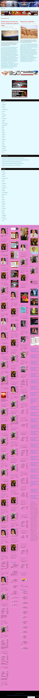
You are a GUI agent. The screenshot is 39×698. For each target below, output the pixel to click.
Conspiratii (4, 104)
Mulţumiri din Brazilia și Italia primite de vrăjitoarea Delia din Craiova (13, 158)
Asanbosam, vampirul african (27, 551)
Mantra (27, 695)
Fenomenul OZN (5, 109)
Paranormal (4, 139)
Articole (3, 102)
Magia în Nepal (16, 601)
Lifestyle (3, 190)
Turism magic (4, 150)
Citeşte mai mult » (3, 241)
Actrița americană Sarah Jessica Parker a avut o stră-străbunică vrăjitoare (14, 566)
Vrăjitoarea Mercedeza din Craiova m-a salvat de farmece (11, 165)
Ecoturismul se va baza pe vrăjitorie (16, 586)
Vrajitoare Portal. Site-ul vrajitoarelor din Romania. (19, 2)
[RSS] (37, 2)
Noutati (3, 137)
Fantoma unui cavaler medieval (27, 466)
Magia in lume (4, 125)
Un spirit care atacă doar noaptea (27, 495)
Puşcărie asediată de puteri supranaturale (27, 481)
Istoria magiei (4, 118)
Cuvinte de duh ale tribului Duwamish (25, 612)
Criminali (3, 107)
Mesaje (3, 130)
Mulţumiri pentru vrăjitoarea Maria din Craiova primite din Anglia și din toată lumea (15, 159)
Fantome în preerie (27, 337)
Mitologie (3, 134)
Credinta (3, 106)
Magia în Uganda (16, 597)
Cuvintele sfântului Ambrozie (24, 637)
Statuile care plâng (27, 536)
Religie (3, 143)
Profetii (3, 141)
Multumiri (3, 136)
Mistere (3, 132)
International (4, 183)
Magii (3, 127)
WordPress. (30, 695)
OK (17, 228)
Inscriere (3, 111)
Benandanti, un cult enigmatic (27, 354)
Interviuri (3, 116)
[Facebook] (36, 2)
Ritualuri (3, 213)
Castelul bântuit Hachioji (27, 397)
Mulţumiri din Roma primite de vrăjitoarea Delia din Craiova (12, 161)
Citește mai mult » (13, 368)
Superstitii (3, 148)
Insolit (3, 113)
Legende (3, 120)
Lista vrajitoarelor (5, 123)
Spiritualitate (4, 146)
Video (3, 220)
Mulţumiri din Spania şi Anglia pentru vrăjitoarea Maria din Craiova (13, 163)
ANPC (27, 586)
